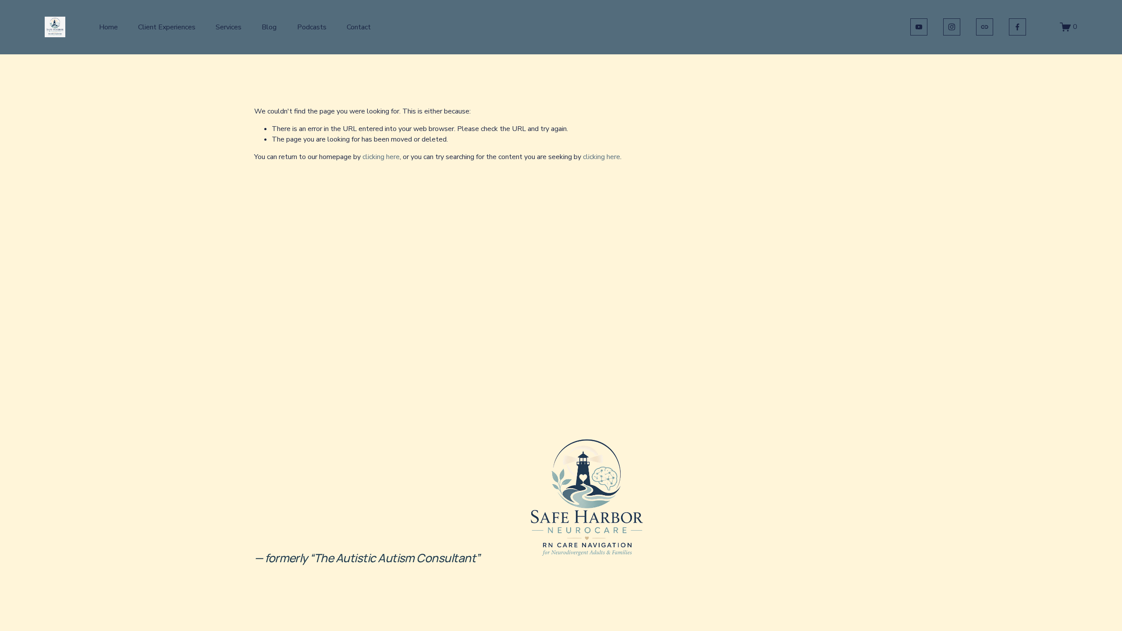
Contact (359, 27)
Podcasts (312, 27)
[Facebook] (1017, 26)
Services (228, 27)
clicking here (381, 157)
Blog (269, 27)
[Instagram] (951, 26)
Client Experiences (166, 27)
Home (108, 27)
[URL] (984, 26)
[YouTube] (918, 26)
